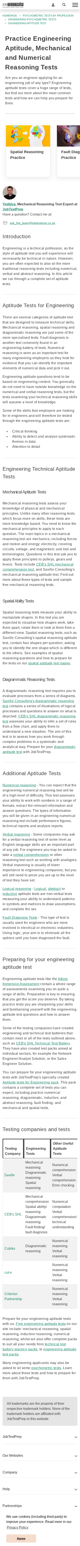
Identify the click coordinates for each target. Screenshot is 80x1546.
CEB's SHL (13, 1214)
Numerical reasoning (19, 785)
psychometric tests (46, 1368)
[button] (53, 4)
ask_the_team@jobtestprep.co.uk (32, 223)
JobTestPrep (13, 209)
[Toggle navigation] (75, 5)
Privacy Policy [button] (17, 1527)
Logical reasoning (17, 889)
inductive (10, 894)
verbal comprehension (31, 855)
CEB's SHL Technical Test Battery (43, 1043)
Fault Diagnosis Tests (20, 917)
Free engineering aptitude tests (41, 1324)
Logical (40, 889)
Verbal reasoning (16, 834)
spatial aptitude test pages (49, 663)
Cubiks (9, 1248)
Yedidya (9, 204)
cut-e (8, 1272)
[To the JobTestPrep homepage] (13, 5)
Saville (9, 1175)
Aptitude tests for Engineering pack (31, 1082)
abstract (54, 889)
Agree (21, 1538)
